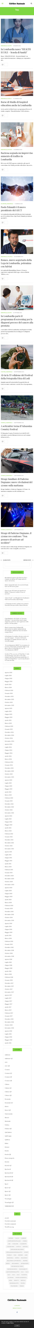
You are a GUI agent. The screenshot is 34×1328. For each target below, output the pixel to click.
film (15, 1255)
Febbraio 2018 (9, 977)
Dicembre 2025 (9, 696)
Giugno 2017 (8, 1001)
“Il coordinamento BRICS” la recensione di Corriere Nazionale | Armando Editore (17, 646)
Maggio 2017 (8, 1004)
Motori (7, 1117)
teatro (23, 1283)
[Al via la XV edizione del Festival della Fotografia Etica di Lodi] (17, 357)
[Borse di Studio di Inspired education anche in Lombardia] (17, 83)
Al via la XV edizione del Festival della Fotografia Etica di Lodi (17, 377)
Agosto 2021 (8, 852)
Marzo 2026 (8, 687)
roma (10, 1280)
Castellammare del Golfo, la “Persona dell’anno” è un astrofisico (15, 619)
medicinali (10, 1257)
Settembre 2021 (9, 849)
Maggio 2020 (8, 896)
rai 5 (18, 1274)
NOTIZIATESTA (24, 1263)
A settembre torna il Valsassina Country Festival (16, 428)
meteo (17, 1257)
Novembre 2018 (9, 950)
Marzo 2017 (8, 1010)
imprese (20, 1255)
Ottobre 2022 (9, 810)
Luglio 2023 (8, 783)
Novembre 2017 (9, 986)
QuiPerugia (8, 1136)
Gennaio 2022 (9, 837)
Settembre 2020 (9, 884)
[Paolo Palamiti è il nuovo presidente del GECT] (17, 188)
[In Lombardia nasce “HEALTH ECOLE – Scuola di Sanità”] (17, 31)
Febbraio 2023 (9, 798)
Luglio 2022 (8, 819)
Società (9, 149)
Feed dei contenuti (10, 1221)
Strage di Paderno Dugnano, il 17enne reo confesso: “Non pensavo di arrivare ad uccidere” (16, 538)
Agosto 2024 (8, 744)
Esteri (6, 1106)
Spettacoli (8, 1169)
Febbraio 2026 (9, 690)
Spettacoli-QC (9, 1173)
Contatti (17, 1305)
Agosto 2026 (8, 672)
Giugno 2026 (8, 678)
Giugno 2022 (8, 822)
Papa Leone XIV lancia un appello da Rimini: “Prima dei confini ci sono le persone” (15, 592)
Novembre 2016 (9, 1022)
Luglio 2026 (8, 675)
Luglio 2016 (8, 1034)
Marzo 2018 (8, 974)
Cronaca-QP (8, 1077)
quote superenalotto (12, 1272)
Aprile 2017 (8, 1007)
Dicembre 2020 (9, 875)
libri (26, 1255)
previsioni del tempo (17, 1266)
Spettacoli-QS (9, 1180)
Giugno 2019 (8, 929)
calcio (17, 1238)
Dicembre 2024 (9, 732)
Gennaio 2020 (9, 908)
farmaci (9, 1255)
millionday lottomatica (14, 1260)
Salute (9, 45)
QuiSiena (7, 1139)
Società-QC (8, 1165)
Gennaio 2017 (8, 1016)
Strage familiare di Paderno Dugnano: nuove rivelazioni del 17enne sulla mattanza (16, 482)
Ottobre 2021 (8, 846)
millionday (24, 1257)
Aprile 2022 (8, 828)
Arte (6, 1062)
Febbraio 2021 (9, 869)
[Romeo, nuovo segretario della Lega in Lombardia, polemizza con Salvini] (17, 241)
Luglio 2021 (8, 855)
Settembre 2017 (9, 992)
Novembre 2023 (9, 771)
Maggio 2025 (8, 717)
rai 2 (27, 1272)
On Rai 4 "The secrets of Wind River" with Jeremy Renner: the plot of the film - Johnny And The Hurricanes (17, 655)
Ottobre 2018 (9, 953)
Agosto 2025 (8, 708)
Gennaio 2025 (9, 729)
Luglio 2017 (8, 998)
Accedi (7, 1218)
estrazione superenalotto (14, 1252)
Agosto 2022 (8, 816)
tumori (22, 1286)
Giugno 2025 (8, 714)
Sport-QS (7, 1195)
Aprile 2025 (8, 720)
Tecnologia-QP (9, 1202)
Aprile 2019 (8, 935)
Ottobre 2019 (9, 917)
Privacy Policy (17, 1308)
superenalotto (14, 1283)
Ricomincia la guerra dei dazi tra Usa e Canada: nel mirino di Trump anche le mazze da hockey (16, 579)
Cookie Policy (10, 1323)
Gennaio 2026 (9, 693)
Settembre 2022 (9, 813)
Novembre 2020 (9, 878)
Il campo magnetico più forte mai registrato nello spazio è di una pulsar (17, 621)
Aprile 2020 (8, 899)
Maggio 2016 (8, 1040)
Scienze (7, 1147)
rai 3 (9, 1274)
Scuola (9, 98)
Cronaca (3, 422)
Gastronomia (8, 1114)
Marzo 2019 (8, 938)
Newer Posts (27, 560)
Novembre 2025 (9, 699)
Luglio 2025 (8, 711)
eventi (26, 1252)
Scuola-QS (8, 1154)
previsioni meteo (12, 1269)
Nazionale (4, 45)
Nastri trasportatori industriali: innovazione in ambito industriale (14, 628)
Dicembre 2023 (9, 768)
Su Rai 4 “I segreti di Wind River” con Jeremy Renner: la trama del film (17, 658)
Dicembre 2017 (9, 983)
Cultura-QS (8, 1095)
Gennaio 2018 (9, 980)
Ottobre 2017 (8, 989)
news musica (15, 1263)
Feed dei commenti (10, 1224)
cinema (25, 1241)
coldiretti (23, 1243)
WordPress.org (9, 1227)
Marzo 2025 (8, 723)
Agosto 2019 (8, 923)
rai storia (11, 1277)
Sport (6, 1184)
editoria (25, 1246)
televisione (14, 1286)
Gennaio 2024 (9, 765)
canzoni (23, 1238)
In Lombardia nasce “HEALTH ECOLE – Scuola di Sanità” (16, 51)
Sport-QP (8, 1191)
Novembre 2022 (9, 807)
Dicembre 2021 (9, 840)
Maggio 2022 (8, 825)
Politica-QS (8, 1128)
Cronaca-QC (8, 1073)
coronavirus (10, 1246)
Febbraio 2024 (9, 762)
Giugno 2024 (8, 750)
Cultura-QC (8, 1088)
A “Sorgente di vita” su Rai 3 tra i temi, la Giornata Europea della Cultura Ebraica (16, 604)
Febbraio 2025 (9, 726)
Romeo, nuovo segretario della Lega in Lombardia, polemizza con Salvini (16, 263)
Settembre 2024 (9, 741)
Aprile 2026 (8, 684)
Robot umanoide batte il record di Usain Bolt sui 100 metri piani (16, 585)
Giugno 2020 (8, 893)
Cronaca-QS (8, 1080)
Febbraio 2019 (9, 941)
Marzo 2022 (8, 831)
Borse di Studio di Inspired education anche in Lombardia (16, 103)
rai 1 (22, 1272)
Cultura (3, 371)
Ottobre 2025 (9, 702)
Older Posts (6, 560)
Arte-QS (7, 1066)
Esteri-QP (8, 1110)
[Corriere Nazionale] (17, 3)
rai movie (24, 1274)
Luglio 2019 (8, 926)
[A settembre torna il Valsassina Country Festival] (17, 407)
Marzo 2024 (8, 759)
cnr (9, 1243)
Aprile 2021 (8, 863)
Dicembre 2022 (9, 804)
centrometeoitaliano (14, 1241)
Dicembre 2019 (9, 911)
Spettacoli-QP (9, 1176)
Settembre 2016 (9, 1028)
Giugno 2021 (8, 858)
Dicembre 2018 (9, 947)
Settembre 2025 (9, 705)
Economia (3, 203)
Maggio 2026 (8, 681)
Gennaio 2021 (8, 872)
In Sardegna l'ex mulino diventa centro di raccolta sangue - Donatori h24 (16, 637)
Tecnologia (8, 1199)
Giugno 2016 (8, 1037)
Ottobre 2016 (9, 1025)
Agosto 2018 (8, 959)
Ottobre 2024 (9, 738)
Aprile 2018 (8, 971)
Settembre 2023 (9, 777)
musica (8, 1263)
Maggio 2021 (8, 860)
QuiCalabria (8, 1132)
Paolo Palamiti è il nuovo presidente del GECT (13, 209)
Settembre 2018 (9, 956)
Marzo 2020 (8, 902)
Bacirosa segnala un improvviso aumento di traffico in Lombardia (17, 156)
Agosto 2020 (8, 887)
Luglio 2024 (8, 747)
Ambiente (7, 1055)
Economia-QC (9, 1103)
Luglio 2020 (8, 890)
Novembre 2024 (9, 735)
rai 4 (13, 1274)
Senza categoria (9, 1158)
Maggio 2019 (8, 932)
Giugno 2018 (8, 965)
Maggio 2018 (8, 968)
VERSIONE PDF (9, 1206)
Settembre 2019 (9, 920)
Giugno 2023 (8, 786)
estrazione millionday (17, 1249)
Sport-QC (8, 1187)
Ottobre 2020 (9, 881)
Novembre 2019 (9, 914)
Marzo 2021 (8, 866)
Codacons (15, 1243)
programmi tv (23, 1269)
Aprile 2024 (8, 756)
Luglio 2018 (8, 962)
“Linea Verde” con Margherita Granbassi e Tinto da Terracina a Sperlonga (17, 598)
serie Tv (16, 1280)
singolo (23, 1280)
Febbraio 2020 (9, 905)
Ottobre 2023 (9, 774)
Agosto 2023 (8, 780)
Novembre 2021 (9, 843)
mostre (25, 1260)
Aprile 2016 (8, 1043)
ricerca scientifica (21, 1277)
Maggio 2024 (8, 753)
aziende (11, 1238)
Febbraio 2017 (9, 1013)
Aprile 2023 (8, 792)
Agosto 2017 (8, 995)
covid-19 (18, 1246)
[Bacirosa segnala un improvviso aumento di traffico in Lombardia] (17, 134)
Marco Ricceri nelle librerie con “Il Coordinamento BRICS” (15, 649)
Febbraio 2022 (9, 834)
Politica (9, 256)
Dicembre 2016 (9, 1019)
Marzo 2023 (8, 795)
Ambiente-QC (9, 1058)
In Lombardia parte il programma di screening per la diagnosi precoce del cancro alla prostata (17, 320)
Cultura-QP (8, 1092)
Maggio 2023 (8, 789)
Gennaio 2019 (9, 944)
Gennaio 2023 (9, 801)
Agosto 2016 (8, 1031)
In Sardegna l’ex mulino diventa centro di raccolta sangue (16, 639)
